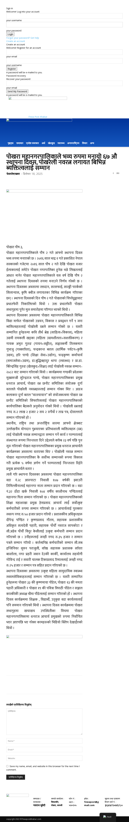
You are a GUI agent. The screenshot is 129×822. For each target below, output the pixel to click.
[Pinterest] (24, 180)
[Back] (7, 4)
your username (14, 20)
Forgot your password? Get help (22, 37)
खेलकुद (51, 143)
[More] (38, 180)
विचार (84, 143)
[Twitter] (17, 180)
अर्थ (43, 143)
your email (11, 56)
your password (13, 30)
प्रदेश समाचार (32, 143)
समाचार (19, 143)
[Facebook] (9, 180)
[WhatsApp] (31, 180)
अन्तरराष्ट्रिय (73, 143)
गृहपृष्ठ (11, 143)
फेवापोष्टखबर (13, 174)
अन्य (92, 143)
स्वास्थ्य (61, 143)
